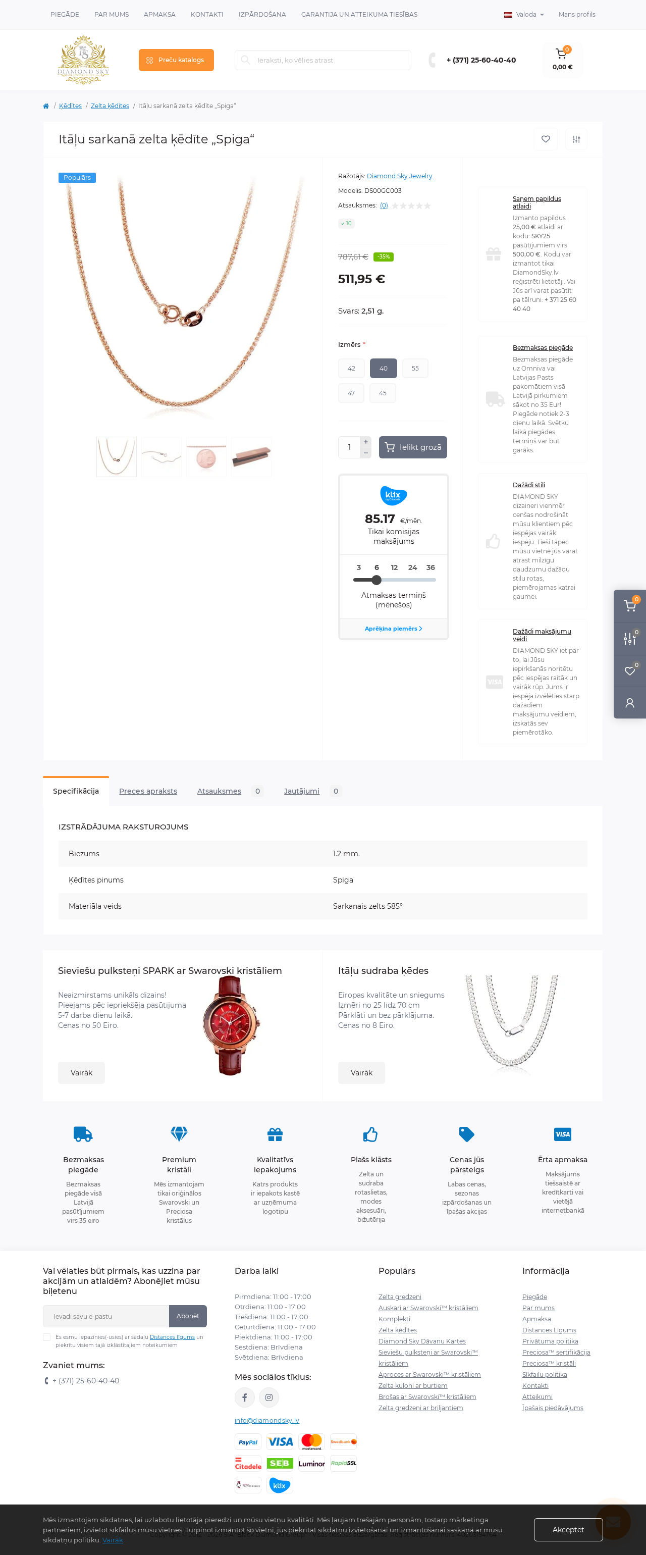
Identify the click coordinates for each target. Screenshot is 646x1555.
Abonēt (188, 1316)
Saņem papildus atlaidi (537, 202)
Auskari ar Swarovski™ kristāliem (428, 1308)
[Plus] (365, 441)
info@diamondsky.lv (267, 1420)
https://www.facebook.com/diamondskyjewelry (245, 1397)
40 (384, 368)
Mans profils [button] (577, 14)
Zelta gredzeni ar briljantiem (421, 1408)
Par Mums (111, 14)
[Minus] (365, 452)
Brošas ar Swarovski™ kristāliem (427, 1397)
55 (415, 368)
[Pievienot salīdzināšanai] (576, 139)
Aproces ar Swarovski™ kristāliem (430, 1374)
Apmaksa (160, 14)
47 (351, 393)
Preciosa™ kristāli (549, 1363)
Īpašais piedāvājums (552, 1408)
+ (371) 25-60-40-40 (481, 60)
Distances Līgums (549, 1330)
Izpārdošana (262, 14)
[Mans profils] (630, 702)
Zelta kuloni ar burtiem (413, 1385)
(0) (384, 205)
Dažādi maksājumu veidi (542, 635)
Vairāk (81, 1072)
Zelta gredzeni (400, 1297)
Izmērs (351, 344)
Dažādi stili (529, 485)
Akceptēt (568, 1529)
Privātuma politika (550, 1341)
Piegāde (64, 14)
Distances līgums (172, 1337)
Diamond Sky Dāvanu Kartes (422, 1341)
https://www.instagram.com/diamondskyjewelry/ (269, 1397)
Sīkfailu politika (544, 1374)
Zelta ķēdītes (110, 106)
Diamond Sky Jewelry (400, 176)
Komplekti (394, 1319)
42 (351, 368)
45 (383, 393)
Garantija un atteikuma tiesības (359, 14)
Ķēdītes (70, 106)
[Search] (246, 60)
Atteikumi (537, 1397)
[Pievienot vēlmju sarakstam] (546, 139)
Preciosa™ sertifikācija (556, 1352)
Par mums (538, 1308)
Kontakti (207, 14)
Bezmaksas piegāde (543, 347)
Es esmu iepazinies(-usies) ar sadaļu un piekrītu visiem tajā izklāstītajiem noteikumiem (129, 1341)
